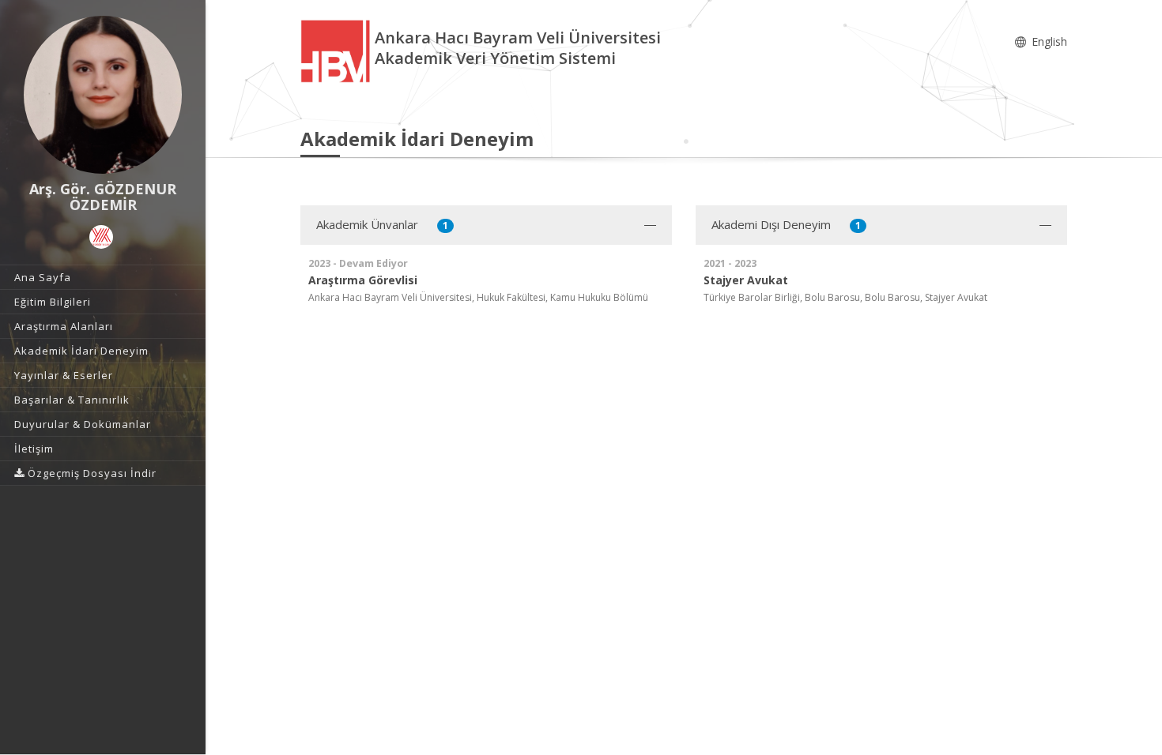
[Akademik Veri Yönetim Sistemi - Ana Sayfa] (337, 50)
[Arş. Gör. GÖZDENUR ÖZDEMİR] (103, 95)
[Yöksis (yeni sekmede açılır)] (101, 237)
